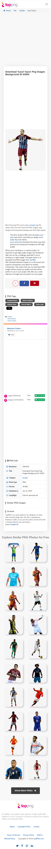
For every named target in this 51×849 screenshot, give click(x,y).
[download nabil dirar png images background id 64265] (13, 624)
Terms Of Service (13, 835)
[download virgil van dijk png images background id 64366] (13, 745)
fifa (14, 11)
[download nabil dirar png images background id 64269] (13, 649)
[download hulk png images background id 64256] (13, 576)
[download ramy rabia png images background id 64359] (37, 721)
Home (8, 11)
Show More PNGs (24, 790)
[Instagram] (27, 846)
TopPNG (33, 260)
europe (22, 11)
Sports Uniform (28, 300)
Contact (36, 827)
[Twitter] (17, 846)
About (12, 827)
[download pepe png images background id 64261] (37, 600)
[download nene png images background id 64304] (13, 697)
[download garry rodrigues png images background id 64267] (37, 624)
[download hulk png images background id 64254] (37, 552)
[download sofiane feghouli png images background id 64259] (37, 576)
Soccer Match (26, 304)
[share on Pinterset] (34, 283)
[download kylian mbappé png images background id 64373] (13, 769)
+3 (9, 308)
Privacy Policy (28, 835)
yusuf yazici (14, 242)
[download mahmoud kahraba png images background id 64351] (37, 745)
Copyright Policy (23, 827)
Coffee (12, 334)
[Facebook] (24, 283)
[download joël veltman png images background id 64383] (37, 769)
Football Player (12, 300)
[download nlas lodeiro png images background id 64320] (13, 552)
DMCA (39, 835)
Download (40, 395)
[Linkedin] (32, 846)
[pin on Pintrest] (20, 546)
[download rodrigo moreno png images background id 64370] (37, 697)
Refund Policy (9, 839)
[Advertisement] (25, 40)
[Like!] (16, 283)
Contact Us (14, 524)
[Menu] (46, 4)
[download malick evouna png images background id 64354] (13, 721)
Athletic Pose (11, 304)
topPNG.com (39, 839)
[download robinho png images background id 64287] (37, 649)
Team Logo (39, 304)
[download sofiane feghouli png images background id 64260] (13, 600)
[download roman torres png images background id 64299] (37, 673)
